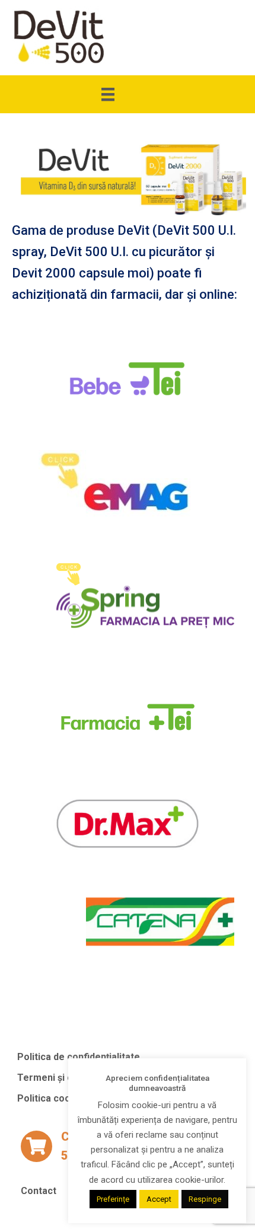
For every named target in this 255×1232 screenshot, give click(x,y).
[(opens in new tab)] (127, 378)
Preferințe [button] (113, 1199)
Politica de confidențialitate (78, 1056)
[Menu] (127, 94)
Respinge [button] (205, 1199)
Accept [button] (158, 1199)
